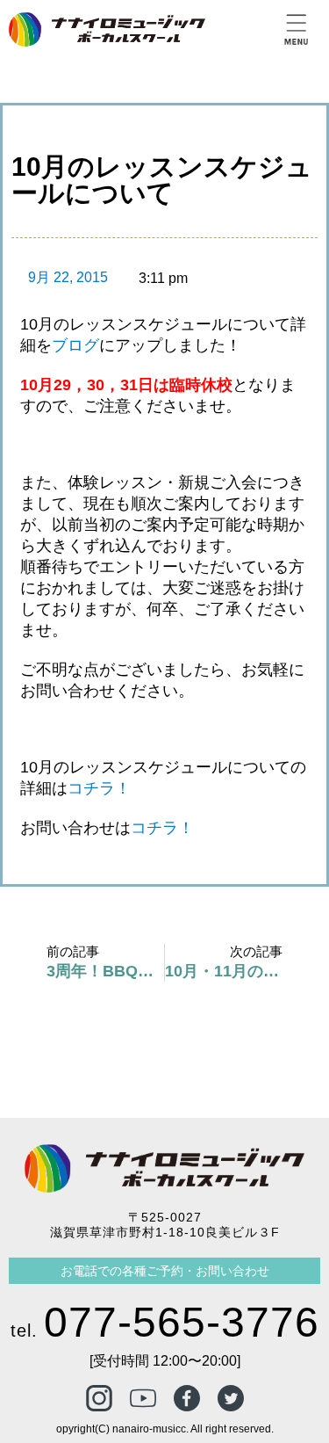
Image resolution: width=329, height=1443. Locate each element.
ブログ (75, 345)
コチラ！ (99, 788)
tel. (165, 1330)
